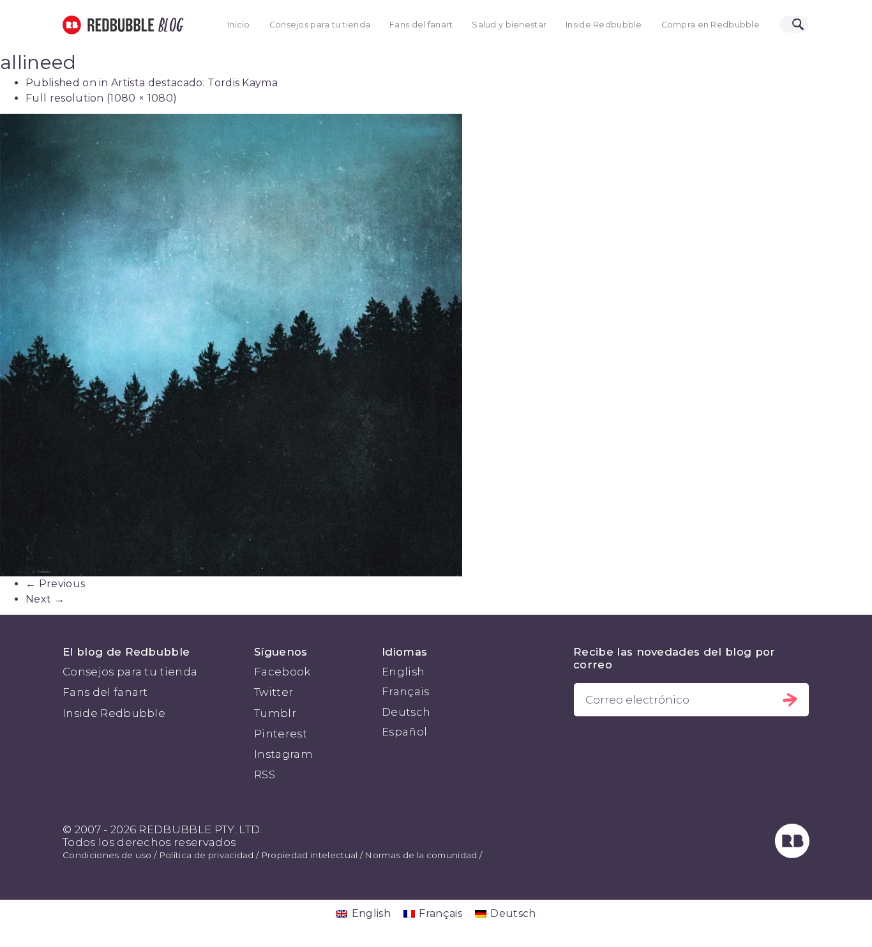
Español (404, 731)
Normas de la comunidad (421, 855)
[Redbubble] (792, 854)
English (403, 671)
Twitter (273, 692)
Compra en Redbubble (710, 24)
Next (45, 599)
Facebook (282, 671)
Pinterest (280, 733)
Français (406, 691)
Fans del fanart (421, 24)
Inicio (238, 24)
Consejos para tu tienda (319, 24)
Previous (55, 584)
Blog (168, 25)
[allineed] (436, 345)
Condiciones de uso (107, 855)
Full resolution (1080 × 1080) (101, 98)
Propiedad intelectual (309, 855)
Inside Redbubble (604, 24)
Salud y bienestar (509, 24)
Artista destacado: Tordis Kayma (194, 83)
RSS (264, 774)
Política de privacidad (206, 855)
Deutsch (406, 711)
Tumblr (275, 713)
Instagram (283, 754)
